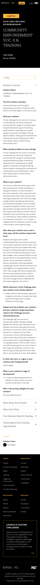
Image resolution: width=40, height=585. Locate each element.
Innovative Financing (10, 489)
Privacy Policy (25, 479)
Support (6, 507)
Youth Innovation (9, 485)
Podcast (23, 511)
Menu (21, 3)
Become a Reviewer (9, 511)
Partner (5, 503)
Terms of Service (26, 475)
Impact (5, 458)
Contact (23, 463)
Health (5, 471)
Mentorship (7, 515)
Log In (31, 3)
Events (5, 499)
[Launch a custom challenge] (32, 553)
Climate (5, 463)
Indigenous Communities (7, 480)
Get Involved (8, 495)
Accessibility (25, 483)
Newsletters (25, 503)
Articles (23, 499)
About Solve (25, 458)
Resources (24, 495)
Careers (23, 471)
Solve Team (24, 467)
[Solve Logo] (8, 3)
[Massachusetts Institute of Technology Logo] (36, 3)
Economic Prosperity (10, 467)
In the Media (25, 507)
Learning (6, 475)
